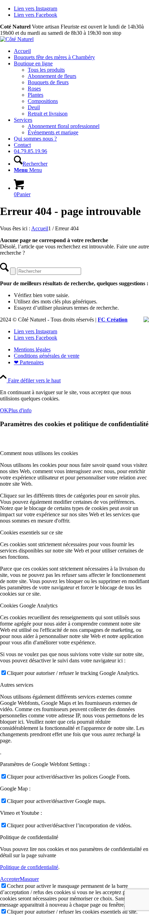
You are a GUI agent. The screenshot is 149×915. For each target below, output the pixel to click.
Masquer (29, 879)
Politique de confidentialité (29, 867)
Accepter (10, 879)
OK (4, 410)
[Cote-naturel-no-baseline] (17, 39)
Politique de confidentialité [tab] (29, 837)
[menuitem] (81, 51)
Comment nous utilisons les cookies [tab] (39, 453)
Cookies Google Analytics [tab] (29, 605)
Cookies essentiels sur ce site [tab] (31, 532)
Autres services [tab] (16, 685)
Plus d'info (20, 410)
